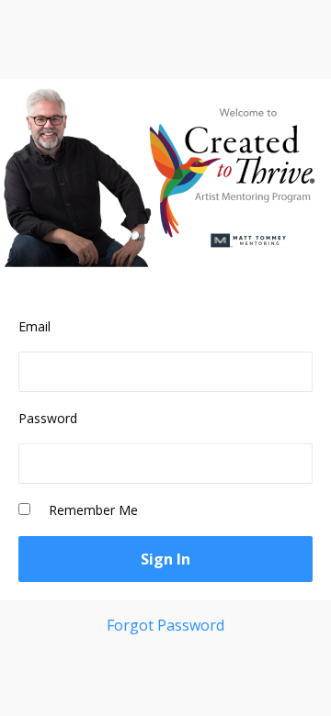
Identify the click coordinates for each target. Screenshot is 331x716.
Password (47, 418)
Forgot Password (165, 625)
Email (34, 326)
